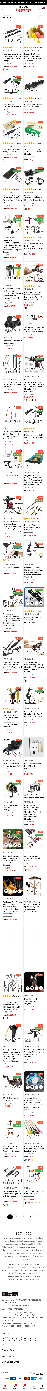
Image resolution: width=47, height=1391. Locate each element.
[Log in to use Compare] (15, 39)
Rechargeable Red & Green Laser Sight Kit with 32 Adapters (12, 1193)
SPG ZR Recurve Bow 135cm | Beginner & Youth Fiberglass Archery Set (12, 435)
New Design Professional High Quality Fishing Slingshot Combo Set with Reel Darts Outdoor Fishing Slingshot (33, 812)
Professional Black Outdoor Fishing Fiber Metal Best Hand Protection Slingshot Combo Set (34, 572)
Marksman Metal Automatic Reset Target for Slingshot (11, 1148)
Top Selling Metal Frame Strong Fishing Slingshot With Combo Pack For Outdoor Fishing (34, 667)
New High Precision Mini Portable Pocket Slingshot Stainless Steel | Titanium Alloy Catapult (12, 860)
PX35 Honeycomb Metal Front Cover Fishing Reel (11, 807)
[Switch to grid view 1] (24, 17)
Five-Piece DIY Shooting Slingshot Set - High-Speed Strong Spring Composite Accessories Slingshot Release (13, 246)
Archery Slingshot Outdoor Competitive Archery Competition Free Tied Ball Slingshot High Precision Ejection (12, 1055)
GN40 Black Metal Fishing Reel (11, 1099)
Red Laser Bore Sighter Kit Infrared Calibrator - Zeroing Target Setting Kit (13, 199)
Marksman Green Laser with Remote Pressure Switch (12, 106)
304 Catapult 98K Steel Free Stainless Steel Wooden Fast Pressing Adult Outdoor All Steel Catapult (11, 721)
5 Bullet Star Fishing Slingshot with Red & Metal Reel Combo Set (34, 714)
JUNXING (27, 853)
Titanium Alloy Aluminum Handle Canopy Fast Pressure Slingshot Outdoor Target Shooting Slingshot (33, 958)
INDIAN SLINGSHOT (31, 51)
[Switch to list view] (19, 17)
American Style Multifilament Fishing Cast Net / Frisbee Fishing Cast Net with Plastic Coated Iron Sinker (33, 1104)
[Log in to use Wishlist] (10, 39)
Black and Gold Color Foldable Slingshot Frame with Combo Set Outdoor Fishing (34, 295)
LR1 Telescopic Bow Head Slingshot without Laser (32, 766)
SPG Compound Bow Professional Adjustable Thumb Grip (34, 246)
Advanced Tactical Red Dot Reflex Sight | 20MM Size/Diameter (34, 329)
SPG (4, 377)
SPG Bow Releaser (11, 568)
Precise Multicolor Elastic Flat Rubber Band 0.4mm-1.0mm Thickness (32, 57)
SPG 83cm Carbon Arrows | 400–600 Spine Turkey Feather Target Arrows (33, 905)
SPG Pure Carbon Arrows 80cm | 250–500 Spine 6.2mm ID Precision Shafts (12, 1005)
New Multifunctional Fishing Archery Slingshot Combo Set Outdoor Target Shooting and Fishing (12, 526)
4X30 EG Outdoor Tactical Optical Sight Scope (12, 766)
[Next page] (37, 1216)
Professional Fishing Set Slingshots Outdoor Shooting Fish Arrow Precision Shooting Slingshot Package (13, 294)
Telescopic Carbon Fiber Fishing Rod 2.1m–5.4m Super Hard (12, 664)
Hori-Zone (28, 324)
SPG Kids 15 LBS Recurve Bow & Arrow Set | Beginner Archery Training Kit (12, 383)
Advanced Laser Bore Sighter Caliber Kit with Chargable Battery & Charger (13, 57)
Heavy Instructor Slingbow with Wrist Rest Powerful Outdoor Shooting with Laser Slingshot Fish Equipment (34, 385)
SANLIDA (27, 1188)
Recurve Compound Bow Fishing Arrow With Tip (32, 527)
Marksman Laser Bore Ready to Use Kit (12, 150)
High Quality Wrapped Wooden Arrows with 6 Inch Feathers (34, 1148)
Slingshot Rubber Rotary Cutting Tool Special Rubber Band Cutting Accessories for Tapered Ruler (33, 480)
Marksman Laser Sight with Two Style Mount (33, 436)
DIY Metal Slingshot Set (11, 476)
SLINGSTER (7, 1046)
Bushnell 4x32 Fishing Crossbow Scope (33, 105)
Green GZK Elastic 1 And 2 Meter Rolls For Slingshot (33, 151)
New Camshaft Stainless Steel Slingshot (30, 1001)
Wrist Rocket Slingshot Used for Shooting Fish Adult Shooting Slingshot (34, 1053)
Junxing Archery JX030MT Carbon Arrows (32, 858)
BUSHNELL (28, 101)
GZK (25, 146)
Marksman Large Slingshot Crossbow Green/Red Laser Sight (34, 197)
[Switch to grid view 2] (28, 17)
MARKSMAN (7, 51)
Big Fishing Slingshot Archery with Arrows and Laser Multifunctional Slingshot (12, 957)
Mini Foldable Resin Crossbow (32, 618)
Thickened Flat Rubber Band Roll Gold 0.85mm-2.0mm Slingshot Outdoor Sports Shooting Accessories (12, 908)
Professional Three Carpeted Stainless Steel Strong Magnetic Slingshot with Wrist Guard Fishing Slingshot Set (12, 619)
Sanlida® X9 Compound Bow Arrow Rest (34, 1192)
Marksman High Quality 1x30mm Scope (12, 342)
